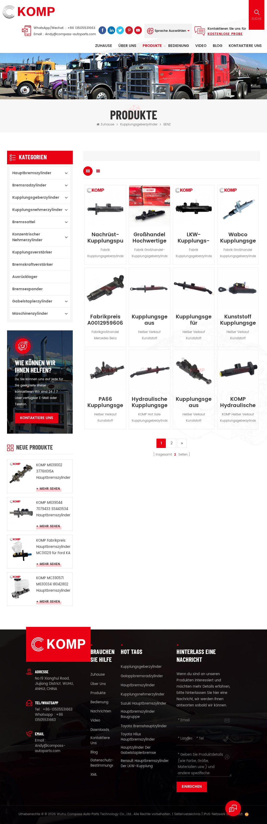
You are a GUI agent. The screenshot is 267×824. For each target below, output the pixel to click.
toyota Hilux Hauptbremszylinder (138, 737)
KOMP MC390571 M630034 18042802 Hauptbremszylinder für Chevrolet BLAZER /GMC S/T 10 (53, 584)
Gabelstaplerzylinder (32, 301)
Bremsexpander (27, 289)
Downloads (99, 730)
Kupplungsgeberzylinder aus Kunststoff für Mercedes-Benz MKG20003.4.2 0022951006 (149, 320)
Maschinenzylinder (30, 314)
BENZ (167, 124)
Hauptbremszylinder (31, 173)
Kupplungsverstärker (32, 252)
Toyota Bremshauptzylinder (144, 726)
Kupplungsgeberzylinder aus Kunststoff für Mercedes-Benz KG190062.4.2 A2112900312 (193, 402)
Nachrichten (100, 711)
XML (93, 775)
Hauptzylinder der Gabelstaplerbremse (138, 750)
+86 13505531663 (81, 28)
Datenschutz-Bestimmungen (103, 763)
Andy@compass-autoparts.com (70, 34)
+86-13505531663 (57, 709)
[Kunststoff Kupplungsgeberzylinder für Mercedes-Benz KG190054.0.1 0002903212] (237, 288)
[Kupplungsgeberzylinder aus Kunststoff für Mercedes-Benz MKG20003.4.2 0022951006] (149, 288)
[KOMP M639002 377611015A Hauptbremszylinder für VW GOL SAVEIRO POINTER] (21, 473)
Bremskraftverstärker (32, 265)
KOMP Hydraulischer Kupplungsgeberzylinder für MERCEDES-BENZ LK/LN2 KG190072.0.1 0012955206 (238, 402)
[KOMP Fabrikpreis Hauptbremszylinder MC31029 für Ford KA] (21, 548)
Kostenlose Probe (225, 34)
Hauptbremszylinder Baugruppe (138, 714)
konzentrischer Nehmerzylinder (27, 237)
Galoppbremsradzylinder (142, 676)
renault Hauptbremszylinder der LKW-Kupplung (145, 764)
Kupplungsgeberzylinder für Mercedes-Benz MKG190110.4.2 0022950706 (193, 320)
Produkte (152, 46)
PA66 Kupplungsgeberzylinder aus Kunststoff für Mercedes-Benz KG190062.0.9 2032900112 (105, 402)
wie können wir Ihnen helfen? (35, 366)
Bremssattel (23, 222)
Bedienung (178, 46)
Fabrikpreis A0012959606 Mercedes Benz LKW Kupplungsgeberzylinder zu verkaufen (105, 320)
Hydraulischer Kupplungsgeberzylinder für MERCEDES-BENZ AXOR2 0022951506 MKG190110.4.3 (149, 402)
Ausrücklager (25, 277)
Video (201, 46)
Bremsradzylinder (29, 185)
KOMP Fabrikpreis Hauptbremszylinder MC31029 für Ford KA (53, 547)
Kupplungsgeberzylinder (138, 124)
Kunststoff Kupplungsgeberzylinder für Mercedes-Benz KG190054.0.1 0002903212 (238, 320)
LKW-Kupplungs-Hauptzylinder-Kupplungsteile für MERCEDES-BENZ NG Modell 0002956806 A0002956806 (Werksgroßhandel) (193, 238)
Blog (217, 46)
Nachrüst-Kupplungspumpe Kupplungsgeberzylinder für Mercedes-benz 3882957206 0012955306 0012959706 (105, 238)
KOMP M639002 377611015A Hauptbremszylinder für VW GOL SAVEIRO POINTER (53, 472)
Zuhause (103, 46)
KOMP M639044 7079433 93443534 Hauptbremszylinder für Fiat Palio (53, 509)
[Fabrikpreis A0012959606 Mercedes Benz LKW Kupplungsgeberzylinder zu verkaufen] (105, 288)
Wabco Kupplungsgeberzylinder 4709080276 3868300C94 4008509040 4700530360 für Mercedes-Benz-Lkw (238, 238)
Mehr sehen (50, 488)
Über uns (127, 46)
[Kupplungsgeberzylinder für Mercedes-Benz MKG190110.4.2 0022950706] (193, 288)
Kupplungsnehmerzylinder (37, 210)
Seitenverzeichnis (187, 814)
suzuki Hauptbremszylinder (143, 703)
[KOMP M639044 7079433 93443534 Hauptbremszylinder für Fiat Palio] (21, 511)
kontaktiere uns (245, 46)
